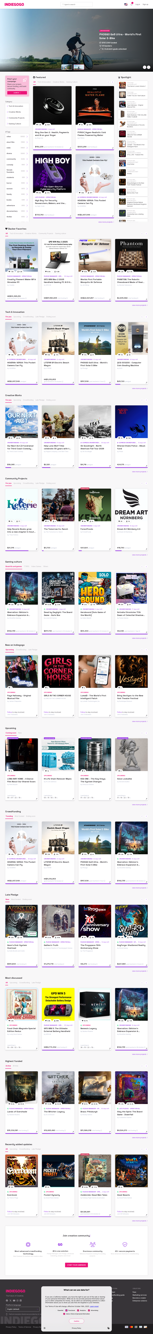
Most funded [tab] (19, 816)
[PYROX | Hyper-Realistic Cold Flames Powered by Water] (95, 105)
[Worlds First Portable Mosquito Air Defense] (95, 255)
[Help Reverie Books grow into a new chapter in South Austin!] (21, 505)
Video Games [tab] (36, 566)
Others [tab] (45, 566)
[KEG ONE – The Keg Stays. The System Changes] (95, 754)
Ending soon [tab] (51, 317)
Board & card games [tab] (14, 566)
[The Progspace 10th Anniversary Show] (95, 921)
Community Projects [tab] (46, 233)
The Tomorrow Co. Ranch (56, 529)
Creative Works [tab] (58, 82)
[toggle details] (71, 149)
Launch (16, 93)
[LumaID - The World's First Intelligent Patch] (95, 671)
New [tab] (20, 733)
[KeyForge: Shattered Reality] (131, 921)
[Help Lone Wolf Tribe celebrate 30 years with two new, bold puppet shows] (58, 421)
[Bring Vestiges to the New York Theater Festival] (131, 671)
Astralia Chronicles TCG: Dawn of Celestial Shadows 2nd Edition (130, 615)
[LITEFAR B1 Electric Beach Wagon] (58, 338)
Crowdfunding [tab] (28, 317)
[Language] (126, 4)
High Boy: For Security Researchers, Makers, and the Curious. (49, 203)
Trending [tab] (9, 816)
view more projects (105, 222)
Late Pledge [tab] (40, 317)
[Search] (63, 4)
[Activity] (131, 4)
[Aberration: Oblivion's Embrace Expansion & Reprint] (21, 588)
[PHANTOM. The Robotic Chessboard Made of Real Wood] (131, 255)
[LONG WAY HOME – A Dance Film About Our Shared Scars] (21, 754)
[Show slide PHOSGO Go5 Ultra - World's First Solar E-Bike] (78, 67)
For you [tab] (8, 317)
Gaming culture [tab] (60, 233)
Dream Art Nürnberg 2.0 (128, 529)
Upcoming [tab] (17, 317)
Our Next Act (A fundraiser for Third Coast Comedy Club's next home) (20, 448)
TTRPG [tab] (26, 566)
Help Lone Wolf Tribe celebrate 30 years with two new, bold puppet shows (58, 448)
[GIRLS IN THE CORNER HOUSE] (58, 671)
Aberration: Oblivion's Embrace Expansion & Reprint (17, 615)
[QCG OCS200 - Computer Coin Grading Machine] (131, 338)
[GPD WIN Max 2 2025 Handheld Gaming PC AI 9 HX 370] (58, 255)
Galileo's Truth (51, 945)
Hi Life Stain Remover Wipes (58, 778)
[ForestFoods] (95, 505)
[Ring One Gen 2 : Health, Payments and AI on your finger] (52, 105)
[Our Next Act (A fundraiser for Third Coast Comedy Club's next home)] (21, 421)
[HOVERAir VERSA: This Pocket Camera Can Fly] (95, 173)
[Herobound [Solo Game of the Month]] (95, 588)
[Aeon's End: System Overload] (21, 921)
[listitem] (17, 136)
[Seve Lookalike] (131, 754)
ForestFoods (87, 529)
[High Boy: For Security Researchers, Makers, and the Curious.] (52, 173)
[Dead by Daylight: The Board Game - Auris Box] (58, 588)
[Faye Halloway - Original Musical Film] (21, 671)
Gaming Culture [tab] (72, 82)
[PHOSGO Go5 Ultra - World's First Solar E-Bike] (95, 338)
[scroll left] (144, 67)
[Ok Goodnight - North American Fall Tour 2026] (95, 421)
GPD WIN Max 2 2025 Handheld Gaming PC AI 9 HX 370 (57, 282)
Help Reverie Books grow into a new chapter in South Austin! (21, 532)
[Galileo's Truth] (58, 921)
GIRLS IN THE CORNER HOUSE (57, 695)
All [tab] (34, 82)
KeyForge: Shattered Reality (131, 945)
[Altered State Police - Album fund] (131, 421)
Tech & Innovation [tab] (44, 82)
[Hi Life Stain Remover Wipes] (58, 754)
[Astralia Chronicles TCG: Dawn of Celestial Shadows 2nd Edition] (131, 588)
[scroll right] (148, 67)
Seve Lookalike (124, 778)
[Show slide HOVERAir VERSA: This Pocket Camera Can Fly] (66, 67)
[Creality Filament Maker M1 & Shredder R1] (21, 255)
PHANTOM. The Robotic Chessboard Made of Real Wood (130, 282)
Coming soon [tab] (11, 733)
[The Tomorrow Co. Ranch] (58, 505)
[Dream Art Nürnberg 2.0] (131, 505)
